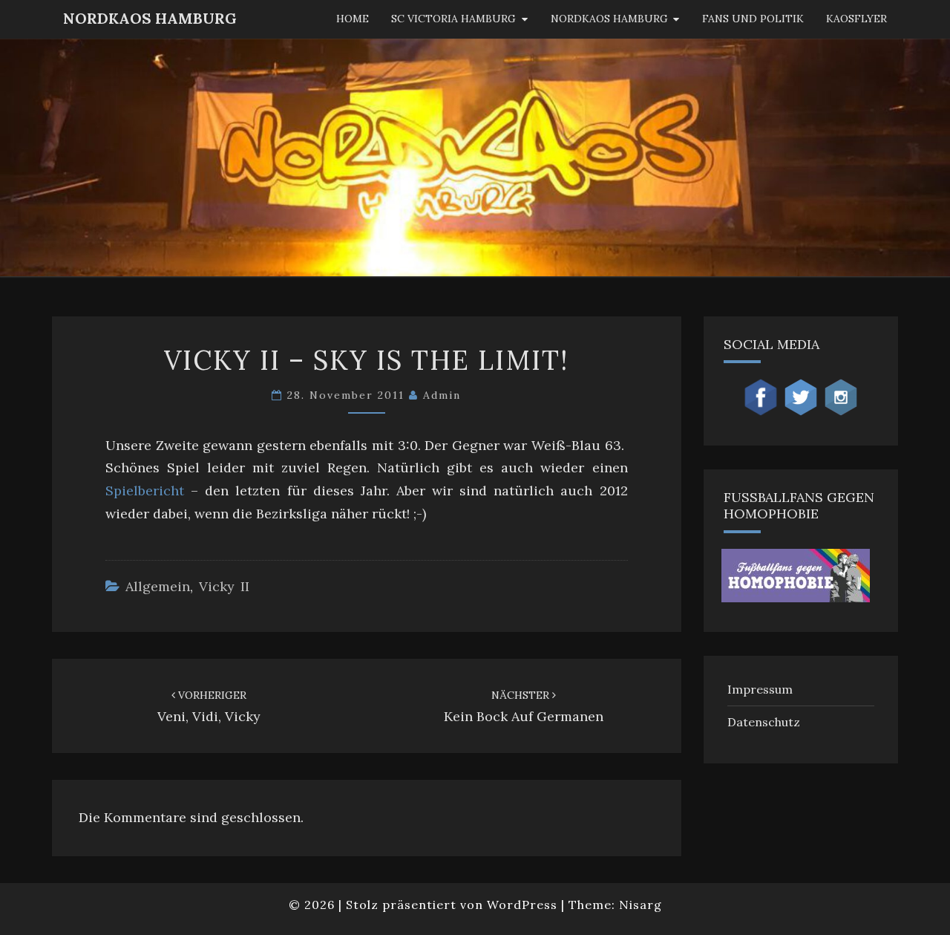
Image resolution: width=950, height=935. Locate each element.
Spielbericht (144, 490)
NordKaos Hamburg (150, 18)
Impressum (760, 689)
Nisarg (640, 904)
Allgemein (157, 586)
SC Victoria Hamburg (453, 18)
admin (442, 395)
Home (352, 18)
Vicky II (224, 586)
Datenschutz (763, 721)
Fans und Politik (753, 18)
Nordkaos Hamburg (609, 18)
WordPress (522, 904)
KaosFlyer (856, 18)
